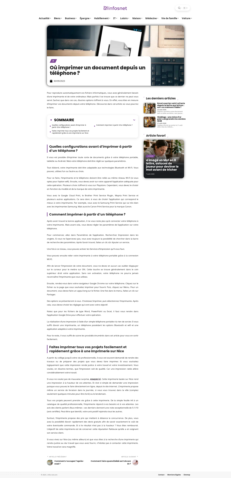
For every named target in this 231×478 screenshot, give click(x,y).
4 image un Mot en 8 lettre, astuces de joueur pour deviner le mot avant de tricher (162, 165)
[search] (179, 8)
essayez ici (95, 379)
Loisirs (150, 156)
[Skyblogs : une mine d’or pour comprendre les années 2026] (149, 122)
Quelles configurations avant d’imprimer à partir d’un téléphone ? (69, 126)
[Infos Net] (115, 8)
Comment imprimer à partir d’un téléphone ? (114, 125)
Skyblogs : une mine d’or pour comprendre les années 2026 (171, 119)
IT (53, 61)
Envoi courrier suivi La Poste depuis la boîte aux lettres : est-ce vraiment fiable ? (171, 105)
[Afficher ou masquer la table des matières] (104, 119)
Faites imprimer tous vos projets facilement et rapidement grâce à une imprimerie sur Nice (70, 132)
